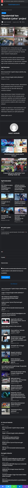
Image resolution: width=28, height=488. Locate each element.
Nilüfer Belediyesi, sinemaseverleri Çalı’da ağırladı (17, 360)
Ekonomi (10, 9)
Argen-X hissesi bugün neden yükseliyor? (12, 77)
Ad (2, 251)
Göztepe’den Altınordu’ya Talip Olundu (6, 217)
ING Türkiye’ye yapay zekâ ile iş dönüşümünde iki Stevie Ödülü (7, 187)
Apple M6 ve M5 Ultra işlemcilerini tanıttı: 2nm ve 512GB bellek (18, 320)
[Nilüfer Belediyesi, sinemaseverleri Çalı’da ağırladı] (6, 361)
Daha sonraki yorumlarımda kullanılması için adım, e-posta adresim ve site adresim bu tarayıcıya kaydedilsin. (14, 271)
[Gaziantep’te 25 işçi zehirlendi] (6, 412)
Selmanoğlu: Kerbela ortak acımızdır (12, 326)
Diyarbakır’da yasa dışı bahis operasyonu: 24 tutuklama (20, 218)
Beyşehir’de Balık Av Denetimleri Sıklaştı (20, 202)
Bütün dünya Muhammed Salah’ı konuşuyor (18, 403)
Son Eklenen (14, 284)
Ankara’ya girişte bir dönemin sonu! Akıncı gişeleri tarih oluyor (16, 387)
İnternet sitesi (4, 263)
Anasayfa (4, 9)
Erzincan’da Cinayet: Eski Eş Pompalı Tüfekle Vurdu (18, 372)
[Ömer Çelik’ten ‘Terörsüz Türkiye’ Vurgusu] (6, 332)
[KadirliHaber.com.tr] (14, 4)
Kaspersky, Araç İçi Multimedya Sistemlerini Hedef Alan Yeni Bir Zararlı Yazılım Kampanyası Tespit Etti (18, 396)
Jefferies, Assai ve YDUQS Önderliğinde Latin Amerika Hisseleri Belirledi (20, 187)
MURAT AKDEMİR (7, 22)
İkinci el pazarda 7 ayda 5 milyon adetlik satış (13, 72)
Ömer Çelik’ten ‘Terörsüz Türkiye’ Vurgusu (17, 331)
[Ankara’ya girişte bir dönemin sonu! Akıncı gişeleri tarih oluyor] (6, 387)
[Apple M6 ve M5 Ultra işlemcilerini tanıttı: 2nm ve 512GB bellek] (6, 321)
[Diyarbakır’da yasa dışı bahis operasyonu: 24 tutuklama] (21, 210)
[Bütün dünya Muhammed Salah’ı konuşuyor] (6, 405)
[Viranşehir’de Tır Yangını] (7, 197)
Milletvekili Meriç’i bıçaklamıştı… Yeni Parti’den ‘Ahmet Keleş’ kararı (18, 380)
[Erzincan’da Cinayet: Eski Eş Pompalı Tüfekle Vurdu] (6, 374)
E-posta (3, 257)
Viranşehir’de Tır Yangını (5, 202)
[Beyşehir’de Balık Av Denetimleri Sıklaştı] (21, 197)
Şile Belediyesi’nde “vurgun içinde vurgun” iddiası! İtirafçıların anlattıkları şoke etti (18, 339)
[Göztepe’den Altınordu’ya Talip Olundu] (7, 210)
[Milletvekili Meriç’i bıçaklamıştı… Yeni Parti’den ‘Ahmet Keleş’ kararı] (6, 380)
